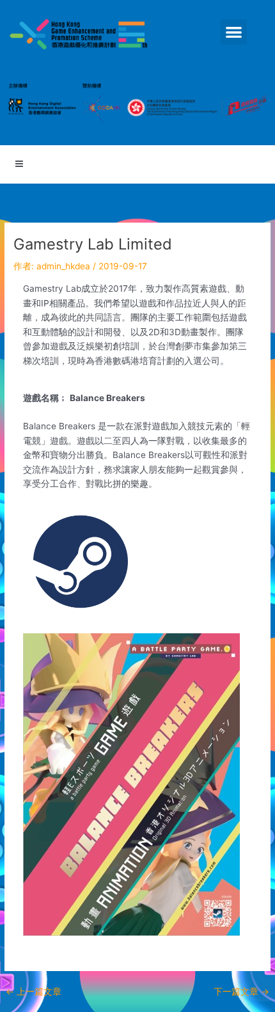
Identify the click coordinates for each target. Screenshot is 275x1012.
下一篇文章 (241, 992)
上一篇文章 (33, 992)
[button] (234, 32)
